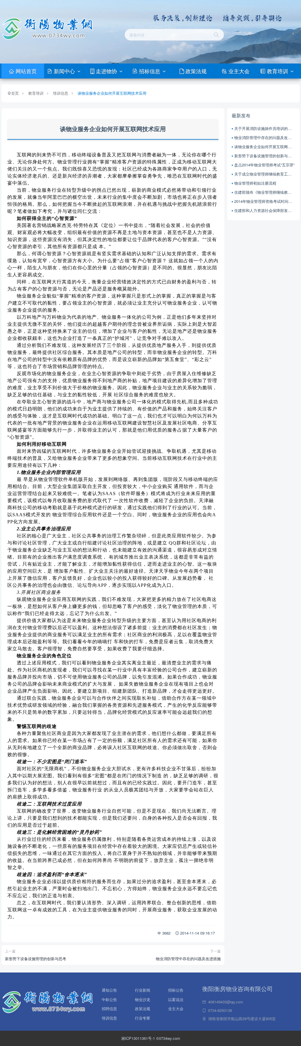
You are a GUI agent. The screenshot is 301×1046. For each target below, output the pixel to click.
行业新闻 (142, 989)
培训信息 (60, 93)
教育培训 (277, 71)
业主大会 (238, 71)
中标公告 (109, 998)
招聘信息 (109, 1007)
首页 (15, 93)
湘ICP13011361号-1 (138, 1038)
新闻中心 (64, 71)
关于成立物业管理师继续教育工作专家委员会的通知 (264, 174)
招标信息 (150, 71)
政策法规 (195, 71)
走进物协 (106, 71)
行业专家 (142, 1018)
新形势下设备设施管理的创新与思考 (35, 958)
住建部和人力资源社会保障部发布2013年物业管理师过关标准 (264, 210)
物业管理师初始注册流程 (255, 183)
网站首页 (25, 71)
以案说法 (175, 998)
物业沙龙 (142, 998)
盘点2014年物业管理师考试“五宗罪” (264, 165)
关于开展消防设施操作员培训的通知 (264, 128)
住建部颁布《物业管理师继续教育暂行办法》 (264, 192)
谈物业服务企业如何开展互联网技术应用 (112, 93)
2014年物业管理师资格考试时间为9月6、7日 (264, 201)
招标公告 (175, 989)
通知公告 (109, 989)
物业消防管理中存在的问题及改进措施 (188, 958)
